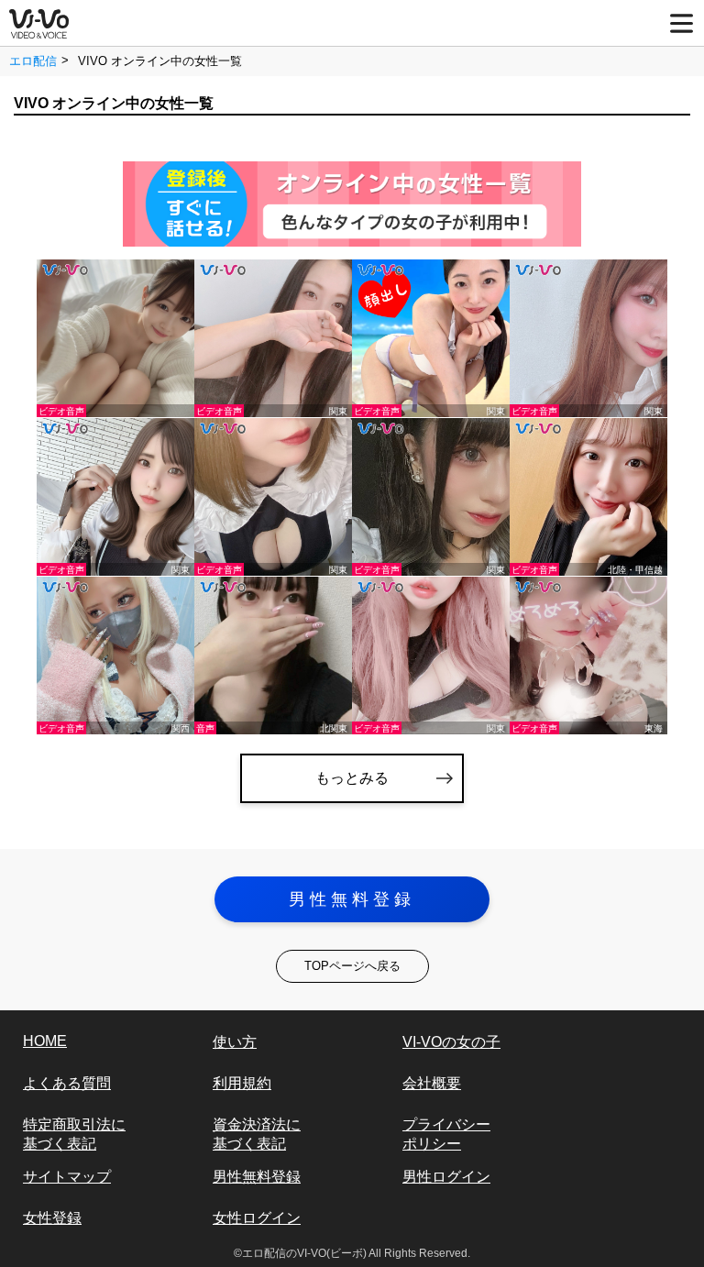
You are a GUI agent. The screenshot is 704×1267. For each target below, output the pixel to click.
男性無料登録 (352, 899)
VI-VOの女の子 (451, 1042)
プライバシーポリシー (446, 1134)
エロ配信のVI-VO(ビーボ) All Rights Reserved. (356, 1253)
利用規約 (242, 1083)
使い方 (235, 1042)
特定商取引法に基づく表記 (74, 1134)
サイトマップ (67, 1176)
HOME (45, 1041)
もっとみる (352, 778)
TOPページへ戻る (352, 966)
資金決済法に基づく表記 (257, 1134)
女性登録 (52, 1218)
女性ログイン (257, 1218)
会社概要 (431, 1083)
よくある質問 (67, 1083)
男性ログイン (446, 1176)
